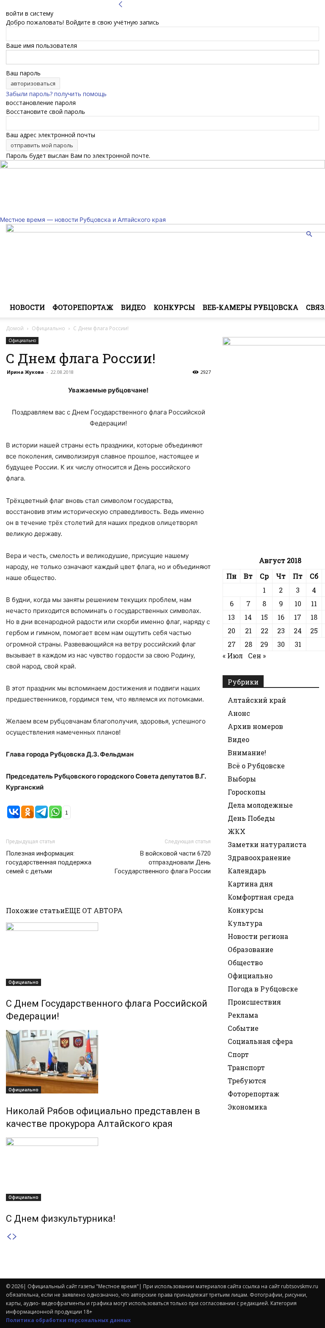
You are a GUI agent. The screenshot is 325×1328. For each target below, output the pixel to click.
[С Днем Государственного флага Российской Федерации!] (108, 954)
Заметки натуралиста (267, 844)
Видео (133, 307)
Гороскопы (247, 791)
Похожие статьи (35, 910)
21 (248, 630)
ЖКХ (236, 831)
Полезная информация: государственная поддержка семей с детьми (48, 862)
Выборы (242, 778)
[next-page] (15, 1236)
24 (298, 630)
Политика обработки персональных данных (68, 1320)
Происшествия (254, 1001)
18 (314, 617)
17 (297, 617)
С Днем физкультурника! (61, 1218)
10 (298, 603)
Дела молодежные (260, 805)
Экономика (247, 1106)
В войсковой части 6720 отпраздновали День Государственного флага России (162, 862)
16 (281, 617)
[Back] (121, 4)
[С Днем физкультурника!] (108, 1169)
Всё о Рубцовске (256, 765)
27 (232, 644)
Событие (243, 1028)
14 (248, 617)
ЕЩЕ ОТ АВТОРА (94, 910)
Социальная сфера (260, 1041)
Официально (48, 328)
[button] (309, 234)
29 (264, 644)
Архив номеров (255, 726)
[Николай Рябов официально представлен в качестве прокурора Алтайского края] (108, 1061)
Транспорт (246, 1067)
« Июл (233, 655)
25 (314, 630)
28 (248, 644)
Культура (245, 923)
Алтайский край (257, 700)
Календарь (247, 870)
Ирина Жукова (25, 372)
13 (231, 617)
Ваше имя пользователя (41, 45)
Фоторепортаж (82, 307)
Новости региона (258, 936)
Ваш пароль (23, 73)
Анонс (239, 713)
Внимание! (247, 752)
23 (281, 630)
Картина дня (250, 883)
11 (314, 603)
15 (264, 617)
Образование (250, 949)
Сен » (257, 655)
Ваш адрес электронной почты (50, 135)
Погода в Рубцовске (263, 988)
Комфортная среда (261, 896)
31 (298, 644)
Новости (27, 307)
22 (264, 630)
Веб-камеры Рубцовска (250, 307)
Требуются (247, 1080)
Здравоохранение (259, 857)
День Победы (251, 818)
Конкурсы (174, 307)
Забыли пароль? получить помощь (56, 94)
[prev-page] (9, 1236)
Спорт (238, 1054)
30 (281, 644)
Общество (245, 962)
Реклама (243, 1014)
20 (231, 630)
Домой (15, 328)
